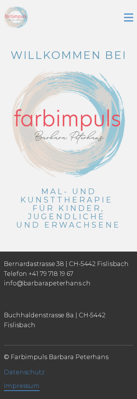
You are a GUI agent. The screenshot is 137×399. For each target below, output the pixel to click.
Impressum (22, 386)
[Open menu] (128, 17)
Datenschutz (24, 372)
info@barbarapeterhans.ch (47, 283)
